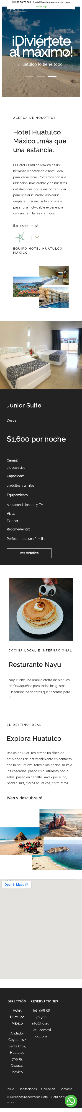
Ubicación (48, 1089)
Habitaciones (28, 1089)
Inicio (10, 1089)
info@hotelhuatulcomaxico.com (52, 2)
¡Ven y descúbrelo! (24, 798)
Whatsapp (41, 6)
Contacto (66, 1089)
